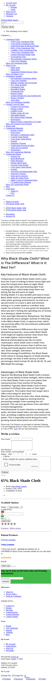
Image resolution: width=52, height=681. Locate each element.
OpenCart (15, 657)
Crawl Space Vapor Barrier (21, 139)
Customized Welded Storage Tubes (24, 72)
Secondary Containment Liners (22, 135)
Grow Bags (15, 100)
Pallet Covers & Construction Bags (24, 180)
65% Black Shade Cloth (15, 204)
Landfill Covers (17, 111)
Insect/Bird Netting (18, 89)
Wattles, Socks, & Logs (20, 113)
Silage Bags (15, 70)
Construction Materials (14, 128)
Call (15, 429)
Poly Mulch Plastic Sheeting (21, 117)
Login (13, 9)
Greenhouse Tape (17, 87)
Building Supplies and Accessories (24, 83)
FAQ (13, 193)
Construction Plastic (13, 154)
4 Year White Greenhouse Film (22, 44)
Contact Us (10, 195)
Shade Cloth (10, 126)
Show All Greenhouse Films (16, 63)
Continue (5, 472)
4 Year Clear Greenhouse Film (22, 42)
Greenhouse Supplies (14, 76)
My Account (10, 644)
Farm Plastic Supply (19, 486)
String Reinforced (17, 158)
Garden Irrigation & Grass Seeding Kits (26, 96)
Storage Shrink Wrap (19, 163)
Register (14, 7)
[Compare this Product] (4, 475)
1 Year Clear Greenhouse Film (22, 52)
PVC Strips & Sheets (19, 85)
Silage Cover (11, 65)
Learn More (10, 189)
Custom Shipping (12, 614)
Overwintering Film (18, 57)
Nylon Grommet (7, 544)
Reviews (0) (10, 216)
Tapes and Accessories (19, 148)
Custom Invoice (12, 612)
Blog (8, 187)
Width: (3, 507)
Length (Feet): (6, 509)
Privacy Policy (11, 594)
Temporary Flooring (18, 143)
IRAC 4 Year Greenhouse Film (22, 48)
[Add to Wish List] (2, 475)
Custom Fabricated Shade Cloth (23, 55)
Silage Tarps (15, 68)
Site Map (9, 610)
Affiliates (9, 632)
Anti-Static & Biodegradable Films (24, 171)
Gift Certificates (12, 628)
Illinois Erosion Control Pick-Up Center (26, 122)
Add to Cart (6, 521)
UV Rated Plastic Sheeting (21, 182)
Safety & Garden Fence (20, 178)
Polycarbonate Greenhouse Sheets (24, 59)
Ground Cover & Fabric (15, 104)
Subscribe (5, 581)
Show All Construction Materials (18, 152)
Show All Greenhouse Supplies (18, 102)
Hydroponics (16, 120)
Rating (3, 454)
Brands (8, 626)
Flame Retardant (17, 161)
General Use (15, 156)
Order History (11, 646)
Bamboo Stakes (17, 94)
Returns (9, 608)
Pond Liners (15, 133)
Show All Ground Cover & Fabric (19, 124)
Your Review (6, 450)
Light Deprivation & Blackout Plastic (25, 46)
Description (10, 214)
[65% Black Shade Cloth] (16, 208)
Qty (2, 518)
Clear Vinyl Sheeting (19, 61)
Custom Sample (12, 617)
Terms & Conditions (13, 596)
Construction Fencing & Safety (22, 146)
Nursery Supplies (17, 98)
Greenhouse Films (13, 39)
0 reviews (4, 528)
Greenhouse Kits (17, 91)
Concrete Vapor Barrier (19, 137)
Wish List (9, 648)
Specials (9, 630)
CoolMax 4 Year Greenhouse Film (24, 50)
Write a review (15, 528)
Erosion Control (17, 109)
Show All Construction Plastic (17, 184)
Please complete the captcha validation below (20, 459)
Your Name (5, 439)
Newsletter (10, 650)
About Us (14, 191)
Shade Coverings (12, 202)
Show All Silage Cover (14, 74)
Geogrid (14, 141)
